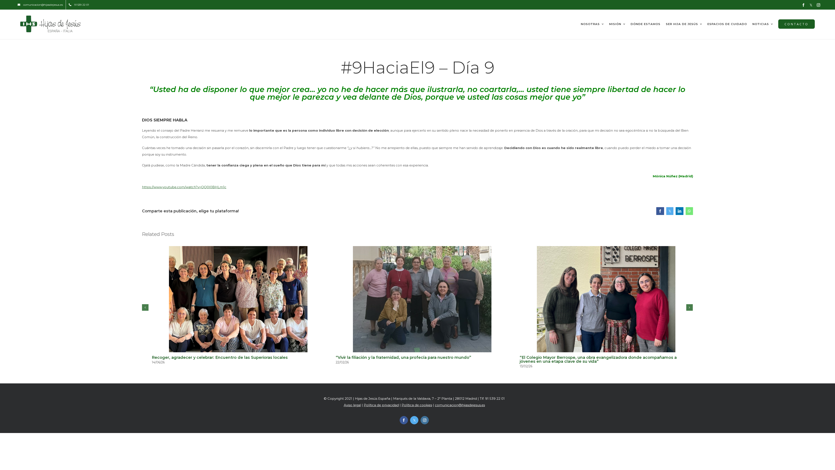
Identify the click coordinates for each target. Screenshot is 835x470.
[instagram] (425, 420)
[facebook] (404, 420)
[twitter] (414, 420)
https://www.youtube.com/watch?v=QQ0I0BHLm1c (184, 187)
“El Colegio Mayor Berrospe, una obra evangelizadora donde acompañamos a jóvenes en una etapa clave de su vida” (598, 359)
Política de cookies (417, 405)
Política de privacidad (381, 405)
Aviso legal (352, 405)
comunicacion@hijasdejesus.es (460, 405)
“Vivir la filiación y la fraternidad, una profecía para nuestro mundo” (403, 357)
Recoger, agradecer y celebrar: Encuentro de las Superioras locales (220, 357)
